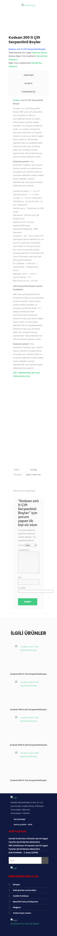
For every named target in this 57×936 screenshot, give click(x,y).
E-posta (22, 588)
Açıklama (29, 75)
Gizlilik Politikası (21, 896)
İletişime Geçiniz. (40, 52)
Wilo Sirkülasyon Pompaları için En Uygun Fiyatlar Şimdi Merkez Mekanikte (28, 847)
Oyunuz (21, 545)
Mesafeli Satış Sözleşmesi (25, 901)
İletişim (16, 884)
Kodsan (16, 100)
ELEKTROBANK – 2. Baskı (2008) (23, 852)
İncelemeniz (24, 550)
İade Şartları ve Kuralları (24, 890)
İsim (20, 577)
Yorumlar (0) (28, 91)
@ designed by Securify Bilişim (25, 923)
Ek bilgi (28, 83)
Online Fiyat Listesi (22, 913)
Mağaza (17, 907)
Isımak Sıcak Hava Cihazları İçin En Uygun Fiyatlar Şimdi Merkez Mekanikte (28, 840)
